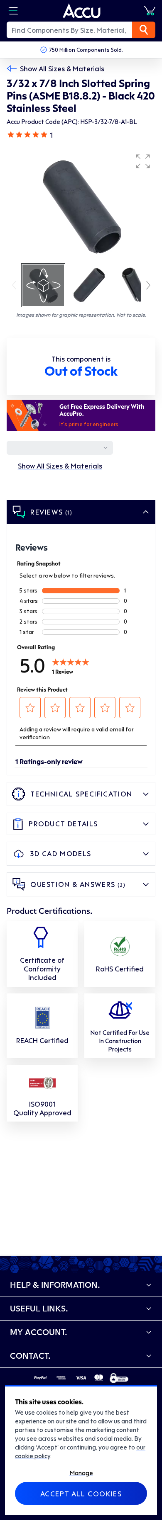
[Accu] (82, 10)
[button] (142, 161)
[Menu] (13, 10)
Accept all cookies (81, 1493)
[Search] (143, 30)
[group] (81, 205)
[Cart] (149, 11)
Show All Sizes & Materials (62, 68)
